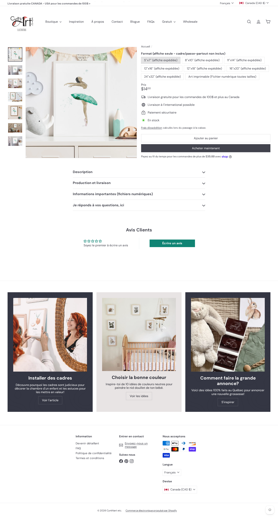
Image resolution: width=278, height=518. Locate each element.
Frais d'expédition (151, 127)
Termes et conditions (90, 458)
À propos (97, 22)
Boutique (52, 22)
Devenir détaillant (87, 443)
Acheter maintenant (206, 148)
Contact (117, 22)
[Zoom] (81, 102)
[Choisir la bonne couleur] (139, 334)
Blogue (135, 22)
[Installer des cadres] (50, 335)
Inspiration (76, 22)
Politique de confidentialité (94, 453)
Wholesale (190, 22)
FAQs (151, 22)
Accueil (145, 46)
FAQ (78, 448)
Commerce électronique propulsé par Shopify (151, 510)
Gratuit (167, 22)
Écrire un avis (172, 243)
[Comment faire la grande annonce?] (228, 335)
